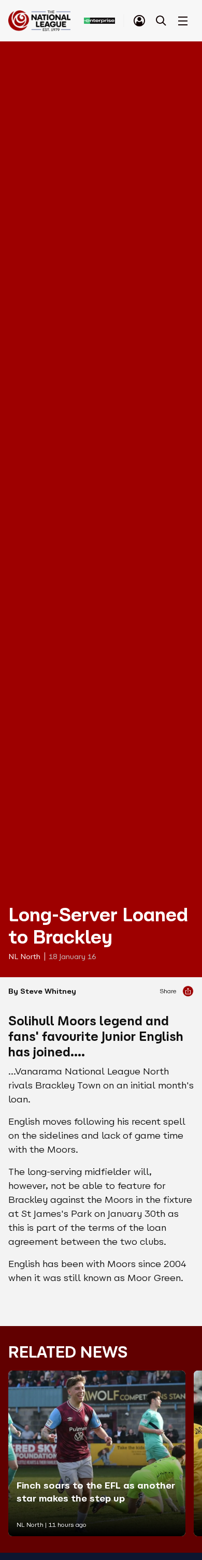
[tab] (139, 20)
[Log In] (139, 21)
